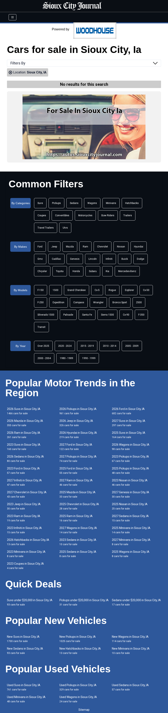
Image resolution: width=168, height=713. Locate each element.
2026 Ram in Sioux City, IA (23, 435)
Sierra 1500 (107, 314)
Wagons (92, 203)
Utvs (65, 227)
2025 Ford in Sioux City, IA (75, 470)
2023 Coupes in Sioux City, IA (25, 566)
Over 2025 (43, 345)
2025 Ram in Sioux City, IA (76, 518)
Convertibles (62, 215)
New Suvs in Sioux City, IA (23, 639)
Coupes (41, 215)
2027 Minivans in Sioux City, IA (131, 542)
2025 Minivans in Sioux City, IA (131, 530)
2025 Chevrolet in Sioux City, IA (79, 506)
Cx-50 (146, 290)
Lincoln (93, 259)
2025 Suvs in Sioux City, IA (128, 435)
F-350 (141, 314)
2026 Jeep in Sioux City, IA (76, 423)
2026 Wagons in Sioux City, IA (130, 447)
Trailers (127, 215)
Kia (107, 271)
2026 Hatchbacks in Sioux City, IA (28, 542)
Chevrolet (102, 246)
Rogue (112, 290)
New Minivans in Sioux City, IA (131, 651)
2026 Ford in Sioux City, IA (128, 411)
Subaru (93, 271)
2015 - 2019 (87, 345)
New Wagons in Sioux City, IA (130, 639)
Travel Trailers (45, 227)
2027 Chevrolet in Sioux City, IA (27, 494)
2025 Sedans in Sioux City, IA (77, 554)
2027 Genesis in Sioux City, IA (130, 494)
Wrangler (98, 302)
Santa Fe (87, 314)
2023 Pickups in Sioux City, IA (130, 458)
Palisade (68, 314)
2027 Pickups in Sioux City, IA (77, 458)
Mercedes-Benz (127, 271)
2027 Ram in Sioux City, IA (76, 482)
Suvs (40, 203)
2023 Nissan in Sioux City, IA (130, 482)
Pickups (56, 203)
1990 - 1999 (88, 358)
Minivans (111, 203)
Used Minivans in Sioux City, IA (26, 699)
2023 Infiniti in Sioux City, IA (24, 530)
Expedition (58, 302)
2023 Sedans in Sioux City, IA (77, 542)
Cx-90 (126, 314)
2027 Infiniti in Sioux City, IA (24, 482)
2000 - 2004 (44, 358)
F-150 (40, 290)
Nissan (121, 246)
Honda (76, 271)
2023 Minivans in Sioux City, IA (26, 554)
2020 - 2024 (65, 345)
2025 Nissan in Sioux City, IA (130, 506)
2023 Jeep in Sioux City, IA (24, 506)
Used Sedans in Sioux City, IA (130, 687)
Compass (78, 302)
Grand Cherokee (76, 290)
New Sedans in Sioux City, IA (25, 651)
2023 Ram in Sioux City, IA (23, 518)
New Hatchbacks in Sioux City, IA (80, 651)
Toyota (60, 271)
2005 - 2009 (131, 345)
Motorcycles (85, 215)
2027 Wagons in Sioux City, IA (78, 530)
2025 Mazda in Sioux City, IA (77, 494)
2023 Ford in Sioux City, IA (23, 470)
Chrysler (42, 271)
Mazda (70, 246)
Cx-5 (97, 290)
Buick (124, 259)
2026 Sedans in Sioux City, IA (25, 458)
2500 (139, 302)
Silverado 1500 (45, 314)
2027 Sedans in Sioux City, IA (130, 518)
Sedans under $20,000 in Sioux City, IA (136, 602)
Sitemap (84, 709)
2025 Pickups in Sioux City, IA (130, 470)
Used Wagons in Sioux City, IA (78, 699)
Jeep (54, 246)
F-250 (40, 302)
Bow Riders (107, 215)
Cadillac (56, 259)
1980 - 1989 (66, 358)
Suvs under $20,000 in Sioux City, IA (29, 602)
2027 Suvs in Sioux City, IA (128, 423)
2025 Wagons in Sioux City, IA (130, 554)
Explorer (129, 290)
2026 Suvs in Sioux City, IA (23, 411)
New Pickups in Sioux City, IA (77, 639)
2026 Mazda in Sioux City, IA (25, 423)
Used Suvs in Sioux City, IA (23, 687)
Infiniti (109, 259)
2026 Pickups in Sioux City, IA (77, 411)
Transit (41, 327)
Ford (39, 246)
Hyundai (138, 246)
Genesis (74, 259)
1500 (55, 290)
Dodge (140, 259)
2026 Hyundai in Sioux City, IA (78, 435)
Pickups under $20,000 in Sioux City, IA (84, 602)
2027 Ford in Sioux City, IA (75, 447)
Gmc (40, 259)
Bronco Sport (119, 302)
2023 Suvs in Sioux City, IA (23, 447)
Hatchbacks (132, 203)
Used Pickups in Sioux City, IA (77, 687)
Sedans (74, 203)
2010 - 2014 (109, 345)
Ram (85, 246)
